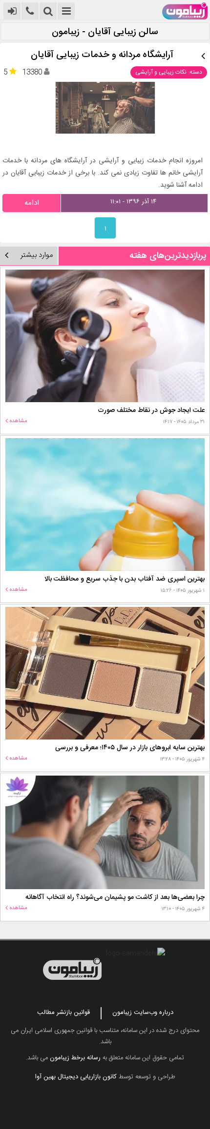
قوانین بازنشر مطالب (63, 1012)
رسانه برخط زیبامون (75, 1057)
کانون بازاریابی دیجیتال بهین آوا (76, 1076)
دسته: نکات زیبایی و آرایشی (168, 72)
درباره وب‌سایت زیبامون (142, 1012)
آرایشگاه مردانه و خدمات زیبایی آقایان (102, 55)
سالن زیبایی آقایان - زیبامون (105, 32)
